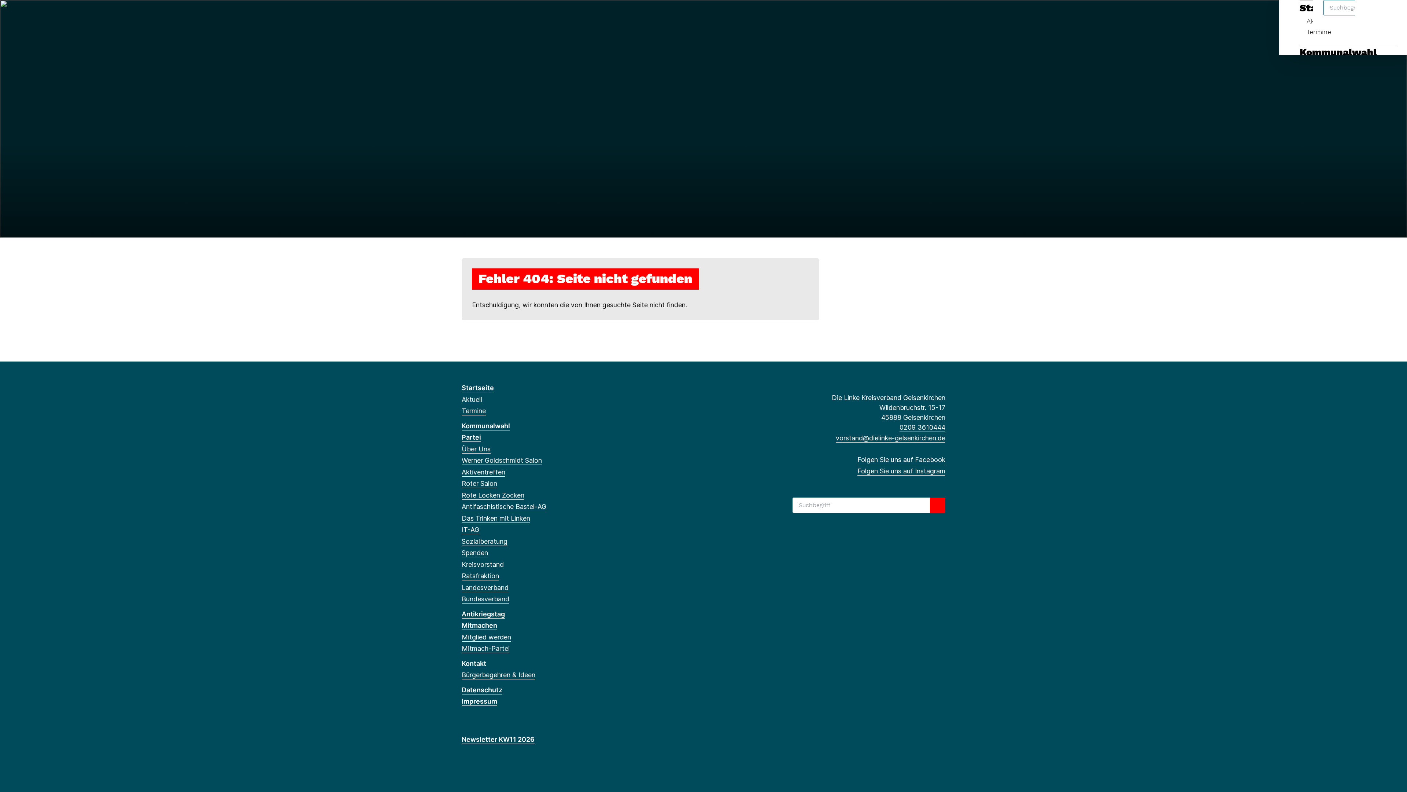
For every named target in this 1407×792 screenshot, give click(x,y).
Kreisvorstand (483, 564)
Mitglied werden (486, 637)
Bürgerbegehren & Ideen (498, 675)
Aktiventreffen (483, 472)
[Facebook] (465, 15)
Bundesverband (485, 599)
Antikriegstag (483, 614)
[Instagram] (477, 15)
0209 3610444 (922, 427)
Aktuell (472, 399)
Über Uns (476, 449)
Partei (471, 437)
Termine (1319, 32)
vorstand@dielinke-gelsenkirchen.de (890, 438)
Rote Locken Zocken (493, 495)
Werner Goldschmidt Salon (502, 460)
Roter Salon (479, 483)
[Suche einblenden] (1370, 15)
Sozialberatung (484, 541)
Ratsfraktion (480, 576)
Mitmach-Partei (486, 648)
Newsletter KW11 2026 (498, 739)
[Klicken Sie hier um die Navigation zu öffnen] (1392, 15)
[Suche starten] (937, 505)
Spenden (475, 553)
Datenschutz (482, 690)
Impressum (479, 701)
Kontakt (474, 663)
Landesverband (485, 587)
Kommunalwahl (1338, 52)
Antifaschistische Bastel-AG (504, 506)
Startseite (478, 388)
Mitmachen (479, 625)
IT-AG (470, 530)
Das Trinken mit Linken (496, 518)
